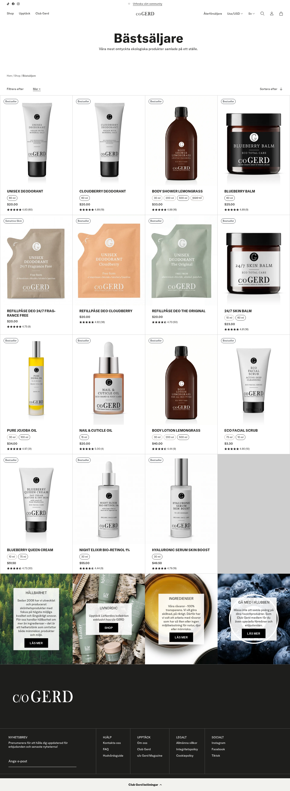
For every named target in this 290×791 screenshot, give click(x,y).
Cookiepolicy (184, 755)
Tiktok (216, 755)
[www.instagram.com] (18, 4)
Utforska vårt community (147, 3)
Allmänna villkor (186, 743)
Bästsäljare (29, 75)
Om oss (142, 743)
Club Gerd (42, 13)
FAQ (106, 749)
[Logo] (145, 13)
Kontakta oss (112, 743)
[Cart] (281, 13)
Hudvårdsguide (113, 755)
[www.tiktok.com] (8, 4)
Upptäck (24, 13)
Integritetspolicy (187, 749)
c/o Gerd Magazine (149, 755)
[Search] (262, 13)
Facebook (218, 749)
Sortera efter (268, 89)
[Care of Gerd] (148, 696)
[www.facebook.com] (13, 4)
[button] (145, 784)
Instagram (218, 743)
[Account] (272, 13)
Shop (10, 13)
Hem (9, 75)
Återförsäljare (213, 13)
